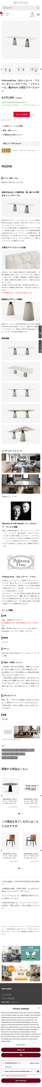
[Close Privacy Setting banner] (38, 1007)
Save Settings (20, 1080)
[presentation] (40, 69)
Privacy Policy (21, 1044)
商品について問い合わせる (12, 143)
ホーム (4, 926)
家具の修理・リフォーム (10, 1002)
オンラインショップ (17, 926)
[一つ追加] (10, 113)
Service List (8, 1066)
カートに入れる (21, 114)
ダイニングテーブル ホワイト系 (13, 754)
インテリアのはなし (8, 998)
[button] (19, 813)
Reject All (21, 1050)
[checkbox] (36, 1071)
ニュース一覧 (6, 995)
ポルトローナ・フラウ (9, 758)
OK (21, 1055)
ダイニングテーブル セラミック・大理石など (18, 750)
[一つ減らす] (10, 115)
